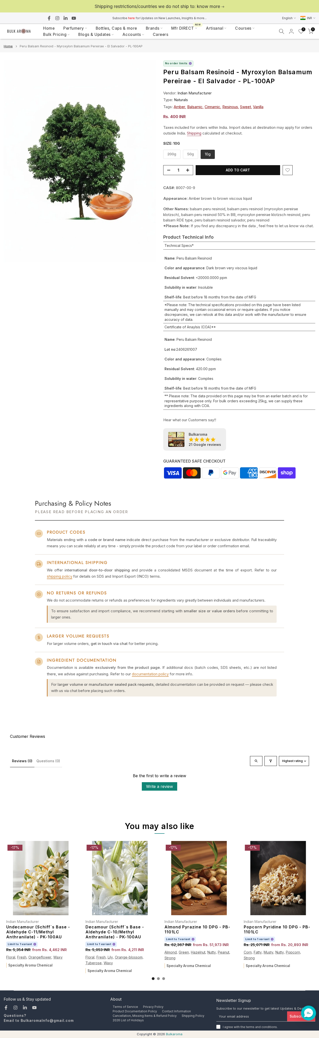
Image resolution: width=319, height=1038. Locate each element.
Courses (243, 28)
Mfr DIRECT (186, 28)
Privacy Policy (153, 1007)
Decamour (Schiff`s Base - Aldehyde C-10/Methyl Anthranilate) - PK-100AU (114, 931)
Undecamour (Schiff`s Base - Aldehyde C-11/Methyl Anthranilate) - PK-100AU (38, 931)
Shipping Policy (193, 1016)
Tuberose (93, 963)
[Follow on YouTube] (74, 18)
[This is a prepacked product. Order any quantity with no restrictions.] (190, 63)
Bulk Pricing (55, 34)
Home (49, 28)
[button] (308, 1013)
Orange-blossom (129, 957)
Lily (110, 957)
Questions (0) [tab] (48, 761)
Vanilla (258, 106)
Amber (179, 106)
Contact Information (176, 1011)
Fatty (258, 952)
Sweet (245, 106)
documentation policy (150, 674)
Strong (169, 958)
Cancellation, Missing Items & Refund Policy (145, 1016)
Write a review (159, 786)
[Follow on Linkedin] (65, 18)
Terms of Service (125, 1007)
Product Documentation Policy (135, 1011)
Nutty (211, 952)
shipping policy (59, 576)
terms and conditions (261, 1027)
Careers (160, 34)
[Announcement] (159, 6)
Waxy (58, 957)
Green (184, 952)
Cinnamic (212, 106)
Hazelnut (198, 952)
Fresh (21, 957)
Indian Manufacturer (194, 93)
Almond (170, 952)
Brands (153, 28)
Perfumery (73, 28)
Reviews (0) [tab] (22, 761)
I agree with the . (250, 1027)
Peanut (223, 952)
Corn (248, 952)
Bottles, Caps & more (116, 28)
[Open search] (256, 761)
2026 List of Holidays (128, 1020)
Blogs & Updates (94, 34)
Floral (10, 957)
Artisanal (215, 28)
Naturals (181, 99)
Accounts (131, 34)
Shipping (194, 133)
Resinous (230, 106)
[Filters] (270, 761)
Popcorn (293, 952)
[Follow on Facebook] (49, 18)
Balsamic (195, 106)
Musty (268, 952)
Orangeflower (39, 957)
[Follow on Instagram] (57, 18)
